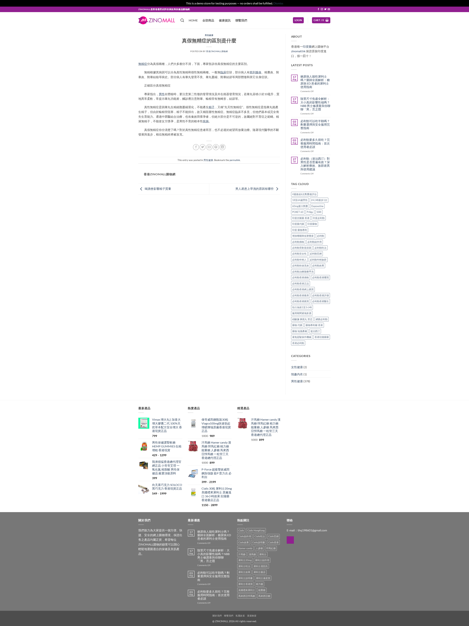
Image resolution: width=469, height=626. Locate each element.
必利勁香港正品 (300, 283)
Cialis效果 (243, 542)
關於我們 (217, 615)
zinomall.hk (298, 51)
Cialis (241, 530)
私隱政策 (240, 615)
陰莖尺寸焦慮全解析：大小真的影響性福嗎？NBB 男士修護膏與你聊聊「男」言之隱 (315, 104)
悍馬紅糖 (271, 548)
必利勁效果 (318, 265)
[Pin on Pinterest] (216, 147)
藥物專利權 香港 (314, 325)
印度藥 (307, 46)
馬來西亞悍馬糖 (246, 595)
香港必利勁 (298, 343)
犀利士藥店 (259, 572)
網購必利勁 (322, 319)
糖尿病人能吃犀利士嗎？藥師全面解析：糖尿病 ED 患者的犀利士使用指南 (315, 82)
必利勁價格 (298, 241)
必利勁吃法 (320, 247)
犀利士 (262, 554)
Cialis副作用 (244, 536)
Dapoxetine (317, 206)
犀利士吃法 (244, 566)
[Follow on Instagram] (322, 9)
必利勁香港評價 (320, 295)
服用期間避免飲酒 (301, 313)
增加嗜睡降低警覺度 (303, 235)
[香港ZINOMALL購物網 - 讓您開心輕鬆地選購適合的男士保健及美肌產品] (156, 20)
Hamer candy (245, 548)
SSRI (319, 212)
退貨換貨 (251, 615)
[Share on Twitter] (203, 147)
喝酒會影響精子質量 (157, 188)
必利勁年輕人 (299, 259)
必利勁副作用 (314, 241)
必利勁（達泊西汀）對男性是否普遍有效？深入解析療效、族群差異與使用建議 (315, 164)
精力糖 (259, 584)
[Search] (182, 20)
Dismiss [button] (278, 3)
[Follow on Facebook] (318, 9)
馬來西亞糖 (264, 595)
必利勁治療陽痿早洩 (303, 271)
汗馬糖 (241, 554)
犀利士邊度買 (263, 578)
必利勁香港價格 (300, 277)
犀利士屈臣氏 (261, 566)
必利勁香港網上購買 (303, 289)
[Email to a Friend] (209, 147)
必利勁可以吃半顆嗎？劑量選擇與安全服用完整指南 (315, 124)
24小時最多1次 (319, 200)
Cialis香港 (273, 542)
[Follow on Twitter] (325, 9)
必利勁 (320, 235)
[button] (298, 20)
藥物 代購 (297, 325)
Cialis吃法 (259, 536)
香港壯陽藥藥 (322, 337)
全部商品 (208, 20)
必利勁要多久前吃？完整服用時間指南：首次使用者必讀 (315, 143)
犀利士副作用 (262, 560)
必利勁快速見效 (300, 265)
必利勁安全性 (299, 253)
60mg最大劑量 (300, 206)
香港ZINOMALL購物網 (217, 51)
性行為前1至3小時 (302, 307)
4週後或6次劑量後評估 (304, 194)
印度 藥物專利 (299, 229)
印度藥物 (312, 223)
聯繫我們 (241, 20)
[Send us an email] (329, 9)
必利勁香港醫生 (320, 301)
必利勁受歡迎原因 (301, 247)
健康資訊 (225, 20)
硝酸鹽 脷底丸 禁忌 (302, 319)
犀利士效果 (244, 572)
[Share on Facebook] (196, 147)
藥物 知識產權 (299, 331)
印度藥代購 (298, 223)
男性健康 (209, 35)
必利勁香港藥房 (300, 295)
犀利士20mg (245, 560)
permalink (235, 160)
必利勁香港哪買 (320, 277)
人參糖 (259, 548)
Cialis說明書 (258, 542)
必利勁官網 (316, 253)
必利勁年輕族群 (318, 259)
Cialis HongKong (256, 530)
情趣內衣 (297, 374)
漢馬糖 (252, 554)
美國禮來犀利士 (246, 590)
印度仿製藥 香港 (300, 218)
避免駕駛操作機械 (301, 337)
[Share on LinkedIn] (222, 147)
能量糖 (261, 590)
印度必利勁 (319, 218)
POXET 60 (297, 212)
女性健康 (297, 367)
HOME (193, 20)
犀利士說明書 (245, 578)
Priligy (310, 212)
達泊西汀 (315, 331)
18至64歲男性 (300, 200)
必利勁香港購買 (300, 301)
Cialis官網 (273, 536)
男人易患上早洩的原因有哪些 (254, 188)
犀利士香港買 (245, 584)
